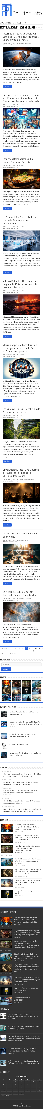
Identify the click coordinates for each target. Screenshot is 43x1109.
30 (21, 1093)
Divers (20, 415)
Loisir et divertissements (26, 479)
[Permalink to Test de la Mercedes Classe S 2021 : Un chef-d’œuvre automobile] (4, 714)
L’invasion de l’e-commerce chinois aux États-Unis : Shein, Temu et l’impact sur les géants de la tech (21, 98)
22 (15, 1090)
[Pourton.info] (21, 9)
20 (3, 1090)
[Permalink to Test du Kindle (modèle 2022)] (4, 746)
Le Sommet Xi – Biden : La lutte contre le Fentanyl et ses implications (20, 220)
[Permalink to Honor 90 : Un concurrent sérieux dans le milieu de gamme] (3, 1028)
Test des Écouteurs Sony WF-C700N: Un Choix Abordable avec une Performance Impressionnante (24, 1038)
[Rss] (21, 1103)
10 (2, 654)
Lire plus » (7, 86)
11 (33, 1085)
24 (27, 1090)
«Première (4, 648)
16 (21, 1087)
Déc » (7, 1096)
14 (9, 1087)
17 (27, 1087)
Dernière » (13, 654)
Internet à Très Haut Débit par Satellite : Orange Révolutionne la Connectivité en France (21, 36)
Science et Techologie (25, 598)
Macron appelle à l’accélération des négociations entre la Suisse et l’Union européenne (20, 348)
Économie (28, 43)
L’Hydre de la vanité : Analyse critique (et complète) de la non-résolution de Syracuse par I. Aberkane (28, 872)
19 (39, 1087)
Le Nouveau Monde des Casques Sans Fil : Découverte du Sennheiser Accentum (24, 1062)
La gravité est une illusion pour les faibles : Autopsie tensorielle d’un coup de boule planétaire (28, 838)
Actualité (21, 43)
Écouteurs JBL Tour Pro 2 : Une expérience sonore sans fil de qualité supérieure (23, 1016)
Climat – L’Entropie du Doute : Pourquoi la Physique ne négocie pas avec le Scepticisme (28, 861)
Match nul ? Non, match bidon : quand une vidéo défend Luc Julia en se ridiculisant (27, 882)
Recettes (21, 165)
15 (15, 1087)
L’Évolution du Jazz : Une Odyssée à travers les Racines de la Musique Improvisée (21, 472)
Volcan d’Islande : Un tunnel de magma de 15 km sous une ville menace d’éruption (20, 284)
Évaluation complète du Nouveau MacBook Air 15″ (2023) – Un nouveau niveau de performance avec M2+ (25, 724)
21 (9, 1090)
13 (3, 1087)
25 (33, 1090)
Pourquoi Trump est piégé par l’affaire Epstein (26, 989)
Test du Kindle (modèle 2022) (18, 744)
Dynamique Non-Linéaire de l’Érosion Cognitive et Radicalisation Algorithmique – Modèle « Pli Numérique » (26, 944)
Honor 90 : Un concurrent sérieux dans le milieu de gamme (24, 1027)
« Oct (2, 1096)
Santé (26, 540)
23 (21, 1090)
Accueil (4, 23)
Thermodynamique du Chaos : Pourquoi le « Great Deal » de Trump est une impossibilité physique (27, 827)
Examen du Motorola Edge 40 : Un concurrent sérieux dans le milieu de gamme (22, 1051)
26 (39, 1090)
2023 (9, 23)
